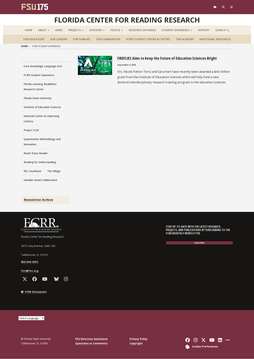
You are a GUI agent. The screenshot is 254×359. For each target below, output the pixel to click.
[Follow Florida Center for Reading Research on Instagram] (67, 279)
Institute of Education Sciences (42, 107)
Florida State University (38, 98)
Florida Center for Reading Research (127, 20)
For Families (81, 39)
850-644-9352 (29, 262)
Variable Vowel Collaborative (40, 180)
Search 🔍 (222, 30)
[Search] (223, 7)
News (59, 30)
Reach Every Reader (36, 153)
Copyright (136, 343)
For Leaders (58, 39)
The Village (53, 171)
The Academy (185, 39)
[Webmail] (215, 7)
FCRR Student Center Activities (148, 39)
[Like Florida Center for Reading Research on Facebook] (35, 279)
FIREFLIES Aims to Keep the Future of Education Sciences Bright (167, 58)
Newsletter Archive (38, 200)
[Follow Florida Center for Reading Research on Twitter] (25, 279)
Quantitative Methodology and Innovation (42, 141)
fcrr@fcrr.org (29, 271)
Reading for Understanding (40, 162)
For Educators (33, 39)
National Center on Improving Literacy (41, 118)
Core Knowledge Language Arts (43, 66)
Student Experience (176, 30)
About (43, 30)
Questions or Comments (91, 343)
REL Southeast (32, 171)
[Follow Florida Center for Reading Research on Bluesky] (57, 279)
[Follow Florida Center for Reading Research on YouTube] (45, 279)
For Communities (108, 39)
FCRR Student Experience (39, 75)
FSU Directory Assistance (91, 339)
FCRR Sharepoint (35, 292)
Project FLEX (31, 130)
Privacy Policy (138, 339)
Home (28, 30)
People (115, 30)
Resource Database (142, 30)
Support (204, 30)
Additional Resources (215, 39)
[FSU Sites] (231, 7)
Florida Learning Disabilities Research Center (40, 86)
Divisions (96, 30)
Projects (75, 30)
